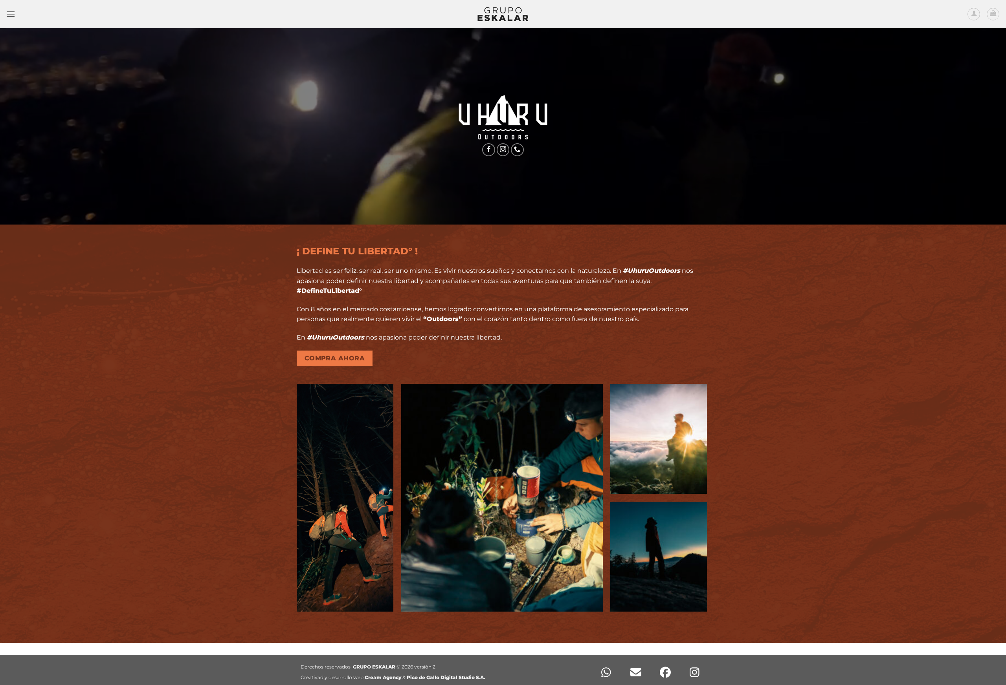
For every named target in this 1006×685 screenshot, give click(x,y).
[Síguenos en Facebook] (488, 149)
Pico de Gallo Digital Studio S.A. (446, 677)
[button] (10, 14)
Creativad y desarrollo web (351, 677)
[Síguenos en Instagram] (503, 149)
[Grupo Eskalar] (503, 14)
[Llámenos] (517, 149)
